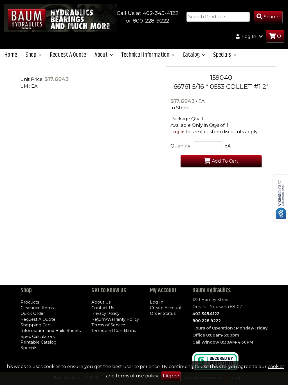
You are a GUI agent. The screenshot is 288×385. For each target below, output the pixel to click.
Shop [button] (31, 55)
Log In (156, 302)
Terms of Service (108, 325)
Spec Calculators (38, 336)
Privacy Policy (105, 313)
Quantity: (180, 146)
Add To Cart (225, 161)
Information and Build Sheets (51, 330)
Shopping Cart (36, 325)
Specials (29, 347)
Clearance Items (37, 307)
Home (10, 55)
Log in (177, 131)
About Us (101, 302)
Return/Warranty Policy (115, 319)
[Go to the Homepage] (60, 17)
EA (227, 146)
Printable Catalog (39, 342)
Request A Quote (68, 55)
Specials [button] (222, 55)
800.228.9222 (206, 320)
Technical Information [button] (145, 55)
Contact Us (102, 307)
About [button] (101, 55)
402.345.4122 (205, 313)
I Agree (171, 376)
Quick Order (33, 313)
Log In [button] (249, 36)
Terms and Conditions (113, 330)
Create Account (166, 307)
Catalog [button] (192, 55)
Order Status (163, 313)
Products (30, 302)
